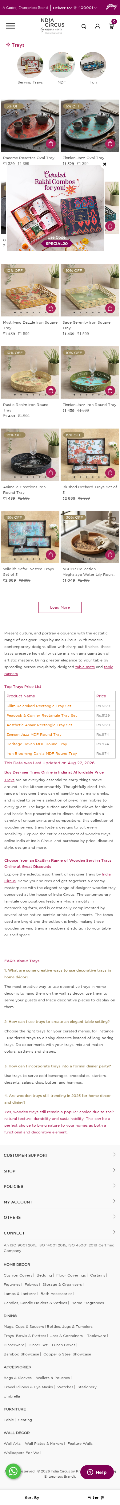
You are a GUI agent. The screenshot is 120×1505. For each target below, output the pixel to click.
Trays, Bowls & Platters (25, 1335)
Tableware (96, 1335)
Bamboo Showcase (21, 1354)
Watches (65, 1387)
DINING (10, 1316)
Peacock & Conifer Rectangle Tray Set (41, 715)
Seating (25, 1419)
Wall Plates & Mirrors (44, 1443)
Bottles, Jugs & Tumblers (70, 1326)
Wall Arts (12, 1443)
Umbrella (12, 1396)
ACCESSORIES (17, 1367)
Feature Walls (80, 1443)
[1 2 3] (90, 538)
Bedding (44, 1275)
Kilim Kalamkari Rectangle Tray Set (38, 706)
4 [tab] (33, 148)
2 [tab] (21, 148)
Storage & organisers (62, 1284)
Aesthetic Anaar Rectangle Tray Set (39, 725)
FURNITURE (15, 1409)
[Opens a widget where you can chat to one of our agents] (97, 1472)
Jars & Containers (66, 1335)
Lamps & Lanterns (20, 1293)
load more (60, 607)
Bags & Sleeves (18, 1377)
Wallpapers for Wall (22, 1452)
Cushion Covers (18, 1275)
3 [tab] (27, 148)
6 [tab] (46, 148)
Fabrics (31, 1284)
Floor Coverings (71, 1275)
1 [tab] (15, 148)
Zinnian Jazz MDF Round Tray (34, 734)
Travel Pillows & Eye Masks (28, 1387)
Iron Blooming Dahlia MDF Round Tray (41, 753)
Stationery (87, 1387)
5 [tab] (40, 148)
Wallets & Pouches (53, 1377)
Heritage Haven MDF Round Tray (36, 744)
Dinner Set (38, 1345)
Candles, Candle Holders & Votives (35, 1302)
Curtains (97, 1275)
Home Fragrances (87, 1302)
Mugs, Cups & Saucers (24, 1326)
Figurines (12, 1284)
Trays (9, 780)
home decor (17, 1264)
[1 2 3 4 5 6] (30, 126)
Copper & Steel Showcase (67, 1354)
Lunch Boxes (63, 1345)
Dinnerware (14, 1345)
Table (9, 1419)
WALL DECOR (17, 1433)
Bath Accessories (56, 1293)
